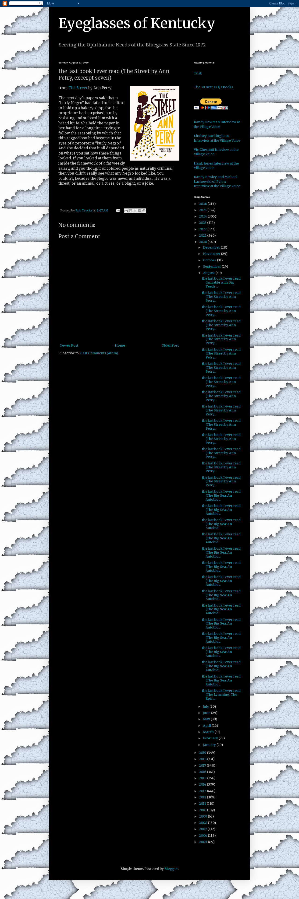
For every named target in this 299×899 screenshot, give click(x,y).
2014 (203, 784)
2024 (203, 216)
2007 (203, 829)
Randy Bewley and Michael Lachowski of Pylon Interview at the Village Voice (217, 181)
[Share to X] (135, 210)
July (206, 706)
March (208, 732)
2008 (203, 823)
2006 (203, 835)
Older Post (170, 345)
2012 (203, 797)
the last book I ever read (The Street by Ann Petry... (221, 297)
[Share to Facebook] (139, 210)
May (207, 719)
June (207, 713)
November (212, 254)
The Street (77, 88)
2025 (203, 210)
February (211, 738)
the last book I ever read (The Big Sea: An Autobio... (221, 495)
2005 (203, 842)
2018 (203, 759)
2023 (203, 223)
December (212, 247)
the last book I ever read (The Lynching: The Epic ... (221, 694)
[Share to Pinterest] (144, 210)
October (210, 260)
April (207, 725)
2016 (203, 772)
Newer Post (69, 345)
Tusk (198, 73)
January (210, 745)
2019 (203, 753)
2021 (203, 235)
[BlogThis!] (130, 210)
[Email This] (126, 210)
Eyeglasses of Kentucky (136, 23)
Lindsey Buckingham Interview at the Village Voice (217, 138)
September (212, 266)
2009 (203, 816)
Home (120, 345)
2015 (203, 778)
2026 (203, 204)
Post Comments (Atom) (99, 353)
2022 (203, 229)
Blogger (171, 869)
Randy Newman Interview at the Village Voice (217, 124)
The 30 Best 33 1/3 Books (213, 87)
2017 (203, 765)
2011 (203, 803)
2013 (203, 791)
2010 (203, 810)
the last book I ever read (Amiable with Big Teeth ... (221, 282)
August (209, 273)
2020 (203, 242)
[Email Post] (118, 210)
